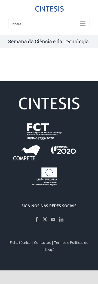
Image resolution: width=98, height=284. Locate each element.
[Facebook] (37, 219)
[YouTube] (53, 219)
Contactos (42, 242)
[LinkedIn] (61, 219)
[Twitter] (45, 219)
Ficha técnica (20, 242)
